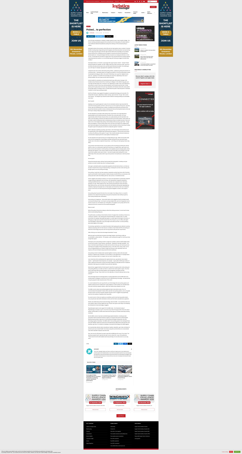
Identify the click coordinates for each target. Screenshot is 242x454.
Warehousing (105, 12)
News (87, 12)
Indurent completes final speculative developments (147, 51)
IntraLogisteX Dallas (119, 405)
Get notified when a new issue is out (117, 445)
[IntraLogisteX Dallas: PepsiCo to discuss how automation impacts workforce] (109, 369)
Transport (113, 12)
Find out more (95, 409)
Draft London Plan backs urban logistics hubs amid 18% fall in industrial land (146, 58)
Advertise (117, 1)
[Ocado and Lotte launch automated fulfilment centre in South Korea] (125, 369)
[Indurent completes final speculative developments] (136, 50)
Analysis (88, 26)
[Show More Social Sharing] (115, 36)
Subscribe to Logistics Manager (107, 1)
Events (142, 12)
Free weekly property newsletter (116, 436)
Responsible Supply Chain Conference (142, 436)
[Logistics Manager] (121, 7)
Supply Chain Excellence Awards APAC (142, 433)
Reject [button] (231, 451)
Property (120, 12)
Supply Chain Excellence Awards (141, 426)
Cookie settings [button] (225, 451)
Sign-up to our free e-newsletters (92, 1)
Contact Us (122, 1)
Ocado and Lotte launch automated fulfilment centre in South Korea (125, 376)
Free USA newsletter (114, 438)
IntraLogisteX (137, 438)
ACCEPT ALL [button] (237, 451)
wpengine (92, 32)
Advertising (112, 426)
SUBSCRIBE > (153, 7)
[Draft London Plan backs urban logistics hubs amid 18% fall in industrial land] (136, 56)
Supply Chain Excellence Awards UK (144, 405)
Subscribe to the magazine (115, 431)
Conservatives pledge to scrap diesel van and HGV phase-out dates (147, 64)
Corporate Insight (135, 12)
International (127, 12)
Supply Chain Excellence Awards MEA (142, 431)
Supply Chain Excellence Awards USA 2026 (95, 405)
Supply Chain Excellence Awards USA (142, 428)
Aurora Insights (89, 436)
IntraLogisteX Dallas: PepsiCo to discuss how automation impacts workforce (109, 376)
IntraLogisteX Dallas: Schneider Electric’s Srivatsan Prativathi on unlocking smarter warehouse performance (93, 377)
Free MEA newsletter (114, 440)
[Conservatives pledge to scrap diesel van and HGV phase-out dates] (136, 64)
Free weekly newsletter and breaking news (118, 433)
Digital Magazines (149, 12)
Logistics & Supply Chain (94, 12)
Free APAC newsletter (114, 443)
